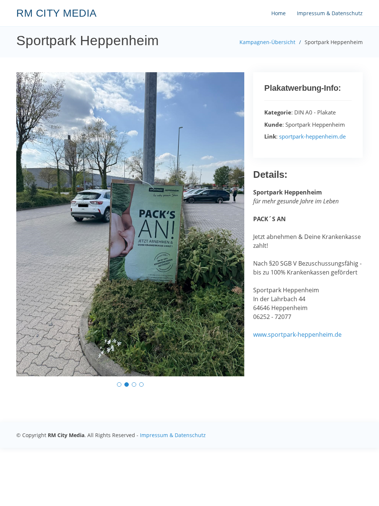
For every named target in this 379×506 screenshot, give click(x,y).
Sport (261, 192)
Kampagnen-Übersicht (267, 42)
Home (278, 13)
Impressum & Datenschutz (330, 13)
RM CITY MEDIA (56, 13)
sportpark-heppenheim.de (312, 136)
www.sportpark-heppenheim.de (297, 334)
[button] (119, 384)
